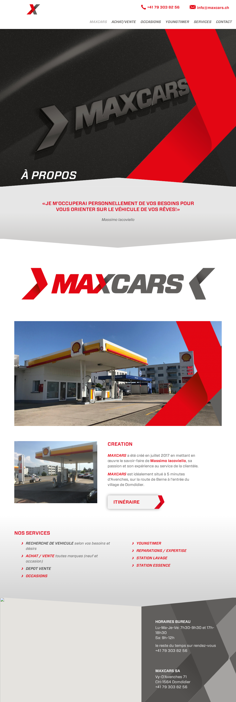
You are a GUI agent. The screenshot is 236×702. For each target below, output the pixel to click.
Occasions (151, 22)
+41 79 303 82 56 (163, 7)
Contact (224, 22)
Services (202, 22)
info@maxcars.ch (213, 8)
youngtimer (177, 22)
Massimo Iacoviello (168, 461)
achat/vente (124, 22)
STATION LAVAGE (151, 558)
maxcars (98, 22)
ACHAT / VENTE (40, 556)
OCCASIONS (36, 576)
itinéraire (126, 502)
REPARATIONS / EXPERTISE (161, 550)
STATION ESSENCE (153, 565)
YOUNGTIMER (148, 543)
